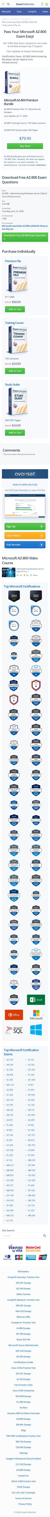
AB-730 (9, 1115)
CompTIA (32, 11)
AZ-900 (9, 1089)
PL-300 (31, 1074)
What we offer (23, 1316)
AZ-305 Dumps (23, 1356)
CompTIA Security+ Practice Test (23, 1277)
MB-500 (10, 1190)
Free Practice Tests (23, 1384)
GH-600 (31, 1175)
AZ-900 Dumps (23, 1419)
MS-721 (9, 1185)
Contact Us (23, 1475)
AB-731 (31, 1109)
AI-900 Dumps (23, 1328)
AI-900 (9, 1130)
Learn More (13, 535)
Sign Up (10, 526)
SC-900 (31, 1130)
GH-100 (10, 1195)
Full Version (13, 544)
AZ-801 (9, 1120)
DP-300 (9, 1150)
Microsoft (6, 11)
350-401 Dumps (23, 1424)
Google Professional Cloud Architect (23, 1458)
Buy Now (25, 146)
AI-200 (9, 1140)
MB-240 (31, 1215)
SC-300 (9, 1069)
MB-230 (31, 1160)
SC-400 (9, 1205)
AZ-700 (9, 1104)
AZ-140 (9, 1135)
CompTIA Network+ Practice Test (23, 1299)
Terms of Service (23, 1498)
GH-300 (31, 1079)
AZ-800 (25, 19)
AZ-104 (9, 1059)
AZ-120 (31, 1205)
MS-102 (9, 1099)
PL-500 (31, 1210)
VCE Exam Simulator (19, 490)
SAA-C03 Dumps (23, 1311)
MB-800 (10, 1170)
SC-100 (31, 1104)
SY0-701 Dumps (23, 1282)
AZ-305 (31, 1064)
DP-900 (31, 1165)
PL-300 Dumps (23, 1402)
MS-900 (9, 1210)
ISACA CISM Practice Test (23, 1481)
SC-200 (9, 1079)
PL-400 (9, 1125)
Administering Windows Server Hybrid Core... (30, 570)
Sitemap (23, 1453)
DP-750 (31, 1135)
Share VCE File (23, 1339)
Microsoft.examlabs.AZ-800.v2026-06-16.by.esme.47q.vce (25, 227)
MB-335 (10, 1215)
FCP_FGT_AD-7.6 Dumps (23, 1492)
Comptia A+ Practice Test (23, 1322)
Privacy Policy (25, 1504)
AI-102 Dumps (23, 1379)
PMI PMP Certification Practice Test (23, 1436)
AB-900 (9, 1074)
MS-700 (31, 1145)
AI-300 (31, 1125)
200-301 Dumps (23, 1305)
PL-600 (31, 1185)
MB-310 (10, 1165)
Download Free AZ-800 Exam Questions (25, 237)
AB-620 (9, 1109)
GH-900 (10, 1180)
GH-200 (31, 1180)
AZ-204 (9, 1145)
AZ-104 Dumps (23, 1288)
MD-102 (10, 1084)
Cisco (19, 11)
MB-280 (31, 1195)
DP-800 (31, 1115)
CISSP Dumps (23, 1487)
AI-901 (31, 1084)
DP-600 (31, 1094)
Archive (23, 1407)
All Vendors (23, 1271)
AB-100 (9, 1064)
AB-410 (31, 1140)
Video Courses (23, 1294)
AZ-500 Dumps (23, 1470)
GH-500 (10, 1200)
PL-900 (31, 1155)
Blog (23, 1430)
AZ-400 (31, 1120)
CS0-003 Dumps (23, 1447)
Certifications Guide (23, 1362)
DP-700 (31, 1069)
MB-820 (10, 1175)
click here (41, 165)
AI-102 (9, 1160)
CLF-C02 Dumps (23, 1464)
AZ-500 (31, 1099)
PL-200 (9, 1155)
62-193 (9, 1220)
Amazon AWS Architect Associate (23, 1413)
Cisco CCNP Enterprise (23, 1390)
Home (4, 19)
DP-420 (31, 1190)
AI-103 (31, 1059)
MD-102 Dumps (23, 1441)
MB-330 (31, 1170)
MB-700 (31, 1200)
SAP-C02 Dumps (23, 1350)
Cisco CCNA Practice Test (23, 1367)
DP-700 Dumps (23, 1333)
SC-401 (31, 1089)
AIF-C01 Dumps (23, 1373)
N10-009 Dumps (23, 1396)
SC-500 (9, 1094)
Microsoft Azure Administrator (23, 1345)
